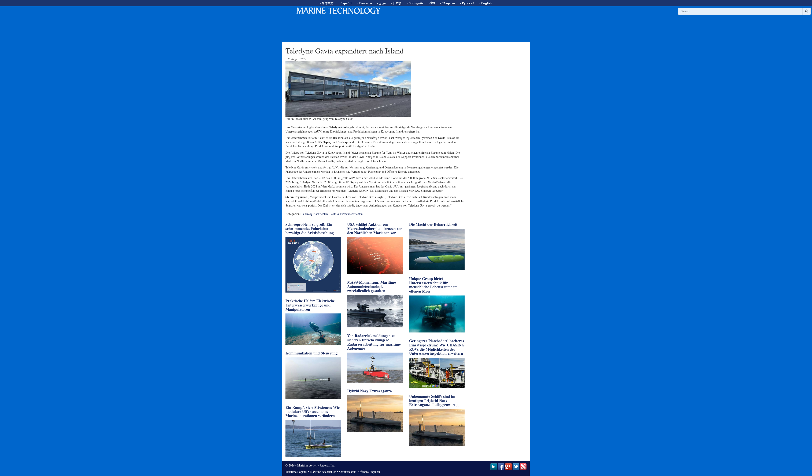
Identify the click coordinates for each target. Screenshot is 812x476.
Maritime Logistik (296, 472)
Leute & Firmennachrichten (346, 214)
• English (485, 3)
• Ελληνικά (447, 3)
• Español (345, 3)
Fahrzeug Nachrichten (315, 214)
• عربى (381, 3)
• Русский (467, 3)
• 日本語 (396, 3)
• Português (415, 3)
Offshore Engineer (369, 472)
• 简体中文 (326, 3)
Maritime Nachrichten (323, 472)
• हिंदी (432, 3)
